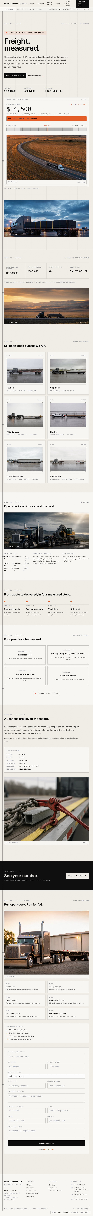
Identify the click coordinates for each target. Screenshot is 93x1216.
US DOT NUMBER (53, 1062)
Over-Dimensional (32, 1194)
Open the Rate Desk (13, 76)
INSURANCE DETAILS (16, 1091)
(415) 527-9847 (48, 1149)
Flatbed (29, 1185)
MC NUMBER (12, 1062)
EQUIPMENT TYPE (14, 1072)
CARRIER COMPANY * (16, 1052)
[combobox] (46, 1076)
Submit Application (46, 1143)
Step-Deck (30, 1188)
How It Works (49, 4)
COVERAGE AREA (53, 1081)
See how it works (35, 76)
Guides (58, 4)
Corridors (41, 4)
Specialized (30, 1197)
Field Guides (53, 1188)
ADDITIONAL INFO (15, 1126)
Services (31, 4)
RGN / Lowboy (31, 1191)
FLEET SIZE (12, 1081)
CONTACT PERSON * (15, 1106)
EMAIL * (50, 1116)
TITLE (49, 1106)
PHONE (10, 1116)
